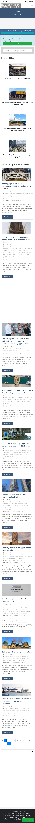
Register (17, 43)
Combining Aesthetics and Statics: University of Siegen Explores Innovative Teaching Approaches (15, 341)
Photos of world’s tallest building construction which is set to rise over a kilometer (17, 239)
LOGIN (25, 1)
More (17, 33)
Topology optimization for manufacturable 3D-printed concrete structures (16, 186)
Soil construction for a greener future (17, 652)
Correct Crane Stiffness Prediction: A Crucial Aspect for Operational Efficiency (16, 701)
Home (15, 14)
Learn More (14, 41)
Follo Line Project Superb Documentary (17, 78)
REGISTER (30, 1)
